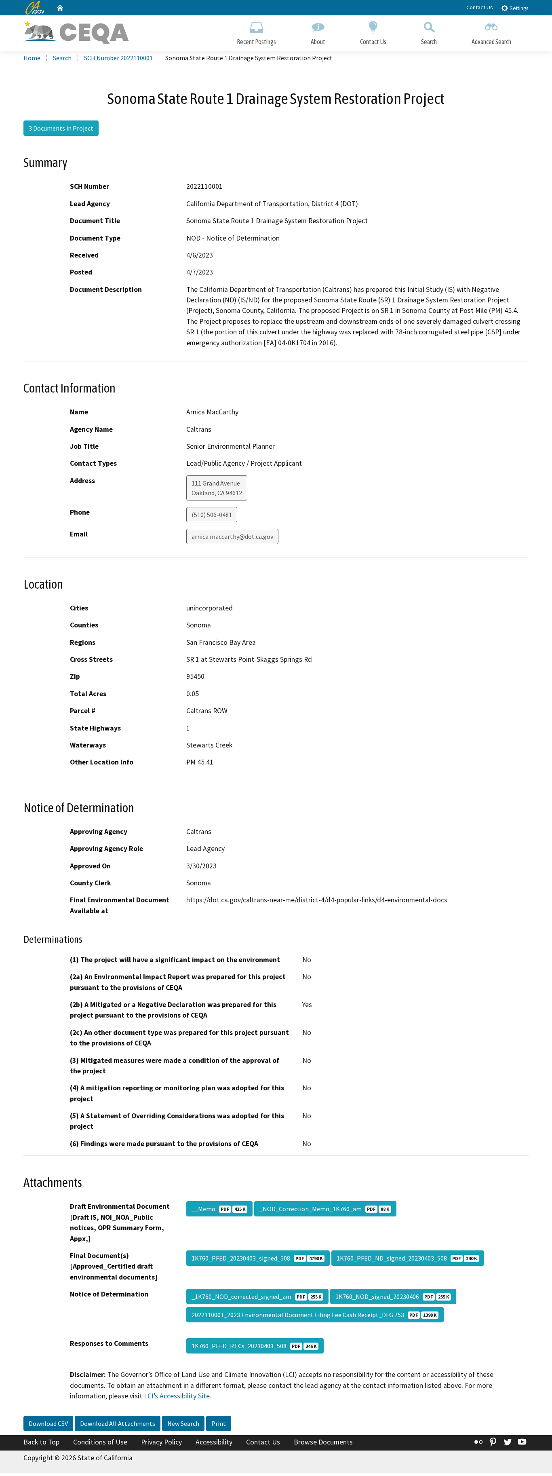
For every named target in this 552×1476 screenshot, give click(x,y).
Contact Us (479, 7)
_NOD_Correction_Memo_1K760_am (324, 1209)
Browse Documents (323, 1442)
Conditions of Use (100, 1442)
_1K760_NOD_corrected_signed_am (256, 1296)
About (318, 41)
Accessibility (214, 1442)
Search (429, 41)
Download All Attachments (117, 1423)
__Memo (218, 1209)
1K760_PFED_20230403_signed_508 (257, 1258)
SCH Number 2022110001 (118, 58)
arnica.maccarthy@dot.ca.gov (232, 536)
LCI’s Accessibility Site (177, 1396)
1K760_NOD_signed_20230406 (392, 1296)
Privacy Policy (161, 1442)
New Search (183, 1423)
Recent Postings (256, 41)
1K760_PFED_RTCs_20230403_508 (254, 1346)
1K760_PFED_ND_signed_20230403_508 (407, 1258)
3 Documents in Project (61, 128)
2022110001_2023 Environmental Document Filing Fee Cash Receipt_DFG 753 (314, 1315)
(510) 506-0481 (212, 515)
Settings (518, 8)
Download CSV (48, 1423)
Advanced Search (491, 41)
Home (31, 58)
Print (218, 1423)
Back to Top (41, 1442)
